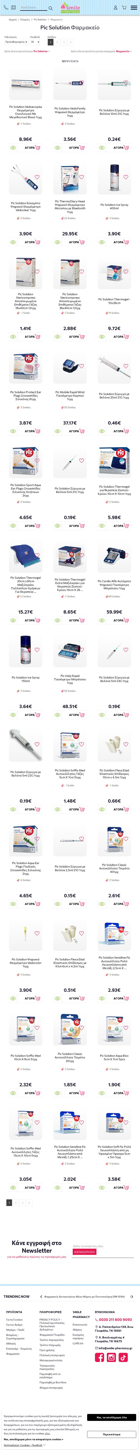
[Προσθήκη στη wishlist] (37, 83)
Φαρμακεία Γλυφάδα (52, 1334)
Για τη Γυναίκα (14, 1319)
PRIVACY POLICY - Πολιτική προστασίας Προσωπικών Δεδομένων (52, 1324)
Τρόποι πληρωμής (50, 1344)
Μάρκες (77, 1329)
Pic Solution (40, 19)
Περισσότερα (111, 1434)
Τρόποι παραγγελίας (52, 1339)
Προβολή (35, 37)
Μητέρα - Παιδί (15, 1329)
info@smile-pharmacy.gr (115, 1348)
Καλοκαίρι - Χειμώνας (19, 1348)
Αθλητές (11, 1343)
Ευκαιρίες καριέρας (78, 1336)
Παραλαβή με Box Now (53, 1382)
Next (132, 1296)
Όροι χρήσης (47, 1350)
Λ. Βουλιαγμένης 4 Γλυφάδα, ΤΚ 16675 (110, 1339)
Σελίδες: (52, 37)
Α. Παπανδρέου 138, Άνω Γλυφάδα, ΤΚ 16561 (114, 1328)
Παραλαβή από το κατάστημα (50, 1375)
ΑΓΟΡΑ (30, 147)
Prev (41, 1296)
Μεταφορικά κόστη (51, 1360)
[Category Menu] (134, 8)
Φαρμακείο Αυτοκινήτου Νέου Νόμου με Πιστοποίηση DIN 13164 (84, 1296)
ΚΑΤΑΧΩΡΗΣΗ (84, 1252)
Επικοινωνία (80, 1324)
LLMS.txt (78, 1343)
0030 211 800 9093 (115, 1319)
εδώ (47, 1433)
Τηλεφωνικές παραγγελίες (47, 1367)
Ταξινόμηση (10, 37)
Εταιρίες (25, 19)
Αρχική (13, 19)
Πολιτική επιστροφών (52, 1355)
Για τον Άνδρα (14, 1324)
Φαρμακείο (122, 51)
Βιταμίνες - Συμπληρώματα (15, 1336)
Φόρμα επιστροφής (51, 1387)
